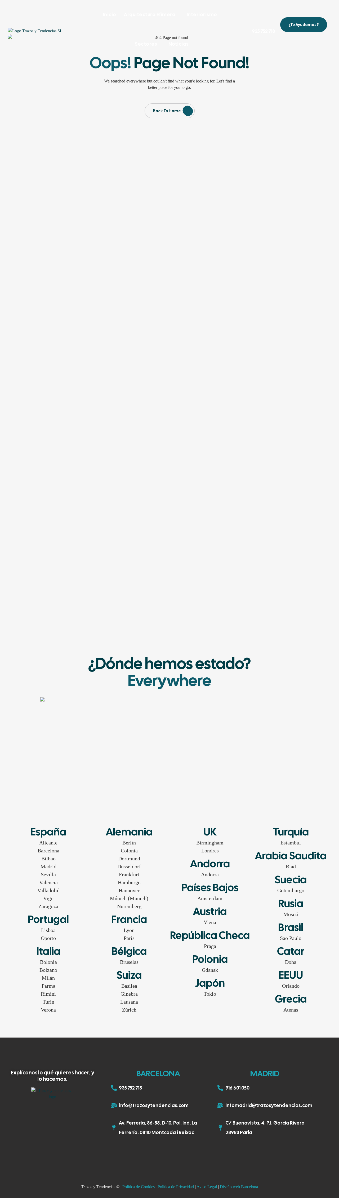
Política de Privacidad (176, 1186)
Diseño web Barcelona (239, 1186)
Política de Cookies (138, 1186)
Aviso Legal (207, 1186)
